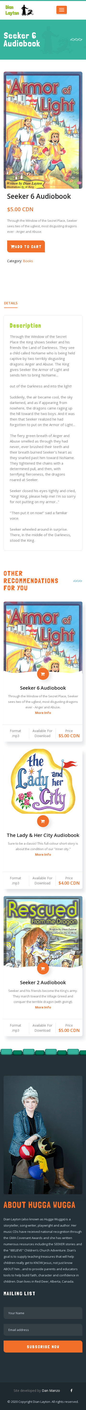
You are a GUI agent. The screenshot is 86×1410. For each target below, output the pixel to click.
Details (10, 303)
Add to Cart (28, 246)
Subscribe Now (43, 1346)
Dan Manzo (51, 1390)
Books (28, 261)
